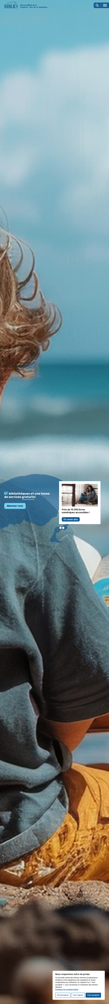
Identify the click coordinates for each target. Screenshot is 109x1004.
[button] (105, 5)
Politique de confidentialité (66, 990)
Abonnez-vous (15, 505)
